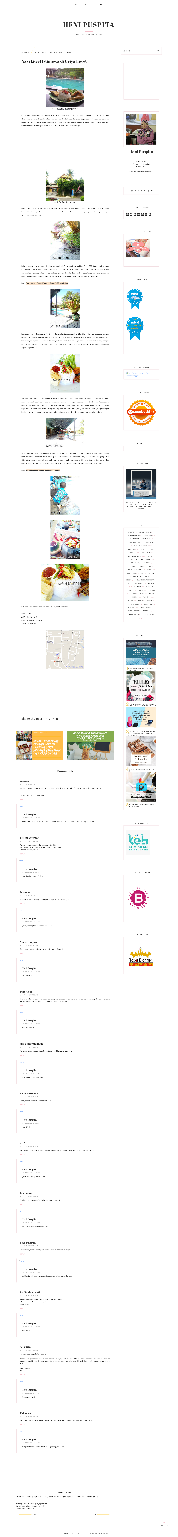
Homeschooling (146, 566)
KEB (143, 573)
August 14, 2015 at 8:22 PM (29, 1047)
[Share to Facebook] (46, 719)
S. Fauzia (25, 1346)
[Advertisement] (65, 149)
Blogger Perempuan (143, 546)
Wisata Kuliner (65, 52)
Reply (22, 799)
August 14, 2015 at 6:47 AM (29, 784)
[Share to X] (50, 719)
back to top (164, 1525)
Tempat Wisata (134, 614)
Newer (94, 1514)
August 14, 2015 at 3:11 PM (29, 995)
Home (76, 5)
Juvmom (25, 892)
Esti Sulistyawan (29, 837)
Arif (22, 1143)
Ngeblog (136, 597)
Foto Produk (136, 563)
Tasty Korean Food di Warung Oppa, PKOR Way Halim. (47, 283)
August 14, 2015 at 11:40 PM (29, 1097)
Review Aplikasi (135, 604)
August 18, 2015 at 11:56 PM (31, 1443)
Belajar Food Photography (141, 539)
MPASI (143, 593)
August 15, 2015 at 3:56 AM (29, 1196)
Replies (23, 806)
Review (151, 601)
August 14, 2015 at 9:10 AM (29, 841)
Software (133, 607)
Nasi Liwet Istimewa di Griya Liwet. (65, 108)
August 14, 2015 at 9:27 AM (29, 895)
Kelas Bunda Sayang (137, 583)
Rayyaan (131, 601)
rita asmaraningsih (31, 1043)
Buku (143, 549)
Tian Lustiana (28, 1242)
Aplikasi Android (146, 532)
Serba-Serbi (149, 604)
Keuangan (139, 587)
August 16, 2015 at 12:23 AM (31, 818)
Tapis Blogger (134, 611)
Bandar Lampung (42, 52)
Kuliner (143, 590)
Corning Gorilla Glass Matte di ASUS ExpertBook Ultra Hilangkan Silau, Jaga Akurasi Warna (141, 506)
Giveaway (148, 563)
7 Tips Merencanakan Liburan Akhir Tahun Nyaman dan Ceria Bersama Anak (142, 705)
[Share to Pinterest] (53, 719)
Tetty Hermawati (30, 1093)
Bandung (150, 535)
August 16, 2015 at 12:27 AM (31, 1272)
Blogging (133, 549)
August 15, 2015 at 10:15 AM (29, 1246)
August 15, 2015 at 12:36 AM (29, 1146)
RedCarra (26, 1193)
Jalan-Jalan (133, 573)
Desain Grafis (147, 553)
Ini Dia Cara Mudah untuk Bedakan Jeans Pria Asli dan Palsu (140, 669)
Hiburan (133, 566)
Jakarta (151, 570)
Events (150, 556)
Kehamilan (138, 576)
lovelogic (104, 1533)
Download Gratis (136, 556)
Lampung (53, 52)
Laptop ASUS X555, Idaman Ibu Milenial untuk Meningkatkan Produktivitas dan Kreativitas (142, 733)
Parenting (148, 597)
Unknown (25, 1413)
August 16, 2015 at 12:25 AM (31, 1024)
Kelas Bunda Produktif (146, 580)
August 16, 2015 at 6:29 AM (29, 1350)
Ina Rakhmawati (30, 1292)
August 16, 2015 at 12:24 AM (31, 872)
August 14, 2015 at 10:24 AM (29, 945)
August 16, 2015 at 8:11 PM (29, 1416)
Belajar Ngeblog (135, 542)
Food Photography (145, 559)
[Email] (57, 719)
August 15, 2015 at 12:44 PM (29, 1295)
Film (131, 559)
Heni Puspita (89, 24)
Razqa (141, 601)
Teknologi (148, 611)
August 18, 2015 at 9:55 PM (30, 1393)
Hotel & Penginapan (136, 570)
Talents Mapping (147, 607)
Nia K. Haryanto (29, 942)
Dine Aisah (26, 991)
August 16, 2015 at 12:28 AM (31, 1326)
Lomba (134, 593)
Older (35, 1514)
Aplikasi (132, 532)
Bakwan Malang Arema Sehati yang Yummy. (43, 470)
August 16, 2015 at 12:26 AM (31, 1173)
